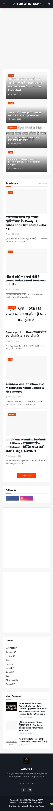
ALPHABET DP (11, 648)
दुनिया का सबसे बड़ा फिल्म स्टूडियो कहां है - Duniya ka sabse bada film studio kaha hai (25, 84)
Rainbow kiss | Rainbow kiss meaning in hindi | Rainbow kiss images (24, 162)
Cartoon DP (11, 652)
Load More (27, 475)
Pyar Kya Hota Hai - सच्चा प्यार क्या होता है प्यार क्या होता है (24, 138)
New (8, 676)
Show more (42, 183)
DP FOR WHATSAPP (26, 4)
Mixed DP (10, 668)
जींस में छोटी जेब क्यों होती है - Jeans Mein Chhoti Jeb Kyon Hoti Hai (24, 114)
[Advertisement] (26, 38)
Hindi (8, 660)
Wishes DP (10, 684)
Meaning (9, 664)
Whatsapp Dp (12, 680)
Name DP (10, 672)
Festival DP (10, 656)
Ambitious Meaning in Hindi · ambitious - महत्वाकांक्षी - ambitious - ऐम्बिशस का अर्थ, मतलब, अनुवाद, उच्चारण (26, 445)
